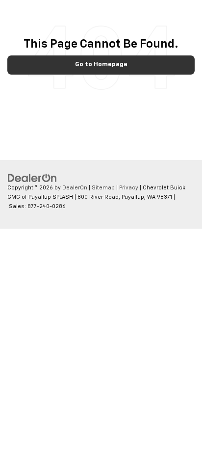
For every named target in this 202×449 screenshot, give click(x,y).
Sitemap (103, 187)
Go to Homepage (101, 64)
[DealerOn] (32, 178)
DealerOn (74, 187)
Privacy (128, 187)
